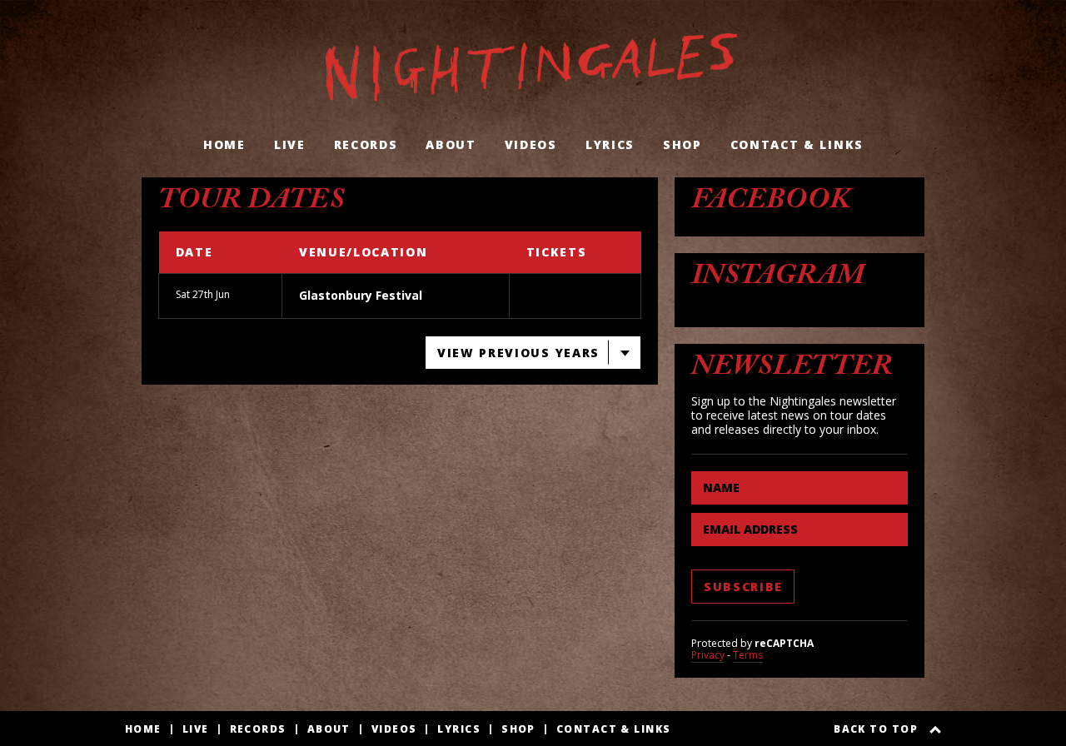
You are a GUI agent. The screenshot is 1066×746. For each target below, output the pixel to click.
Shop (682, 144)
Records (366, 144)
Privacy (708, 655)
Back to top (876, 729)
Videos (531, 144)
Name (721, 487)
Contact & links (797, 144)
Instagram (777, 279)
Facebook (770, 203)
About (451, 144)
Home (224, 144)
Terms (748, 655)
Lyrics (610, 144)
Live (290, 144)
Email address (750, 529)
